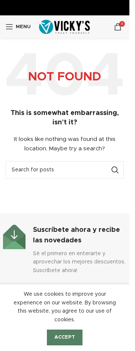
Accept (64, 337)
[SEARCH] (115, 170)
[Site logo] (65, 26)
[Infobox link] (65, 250)
